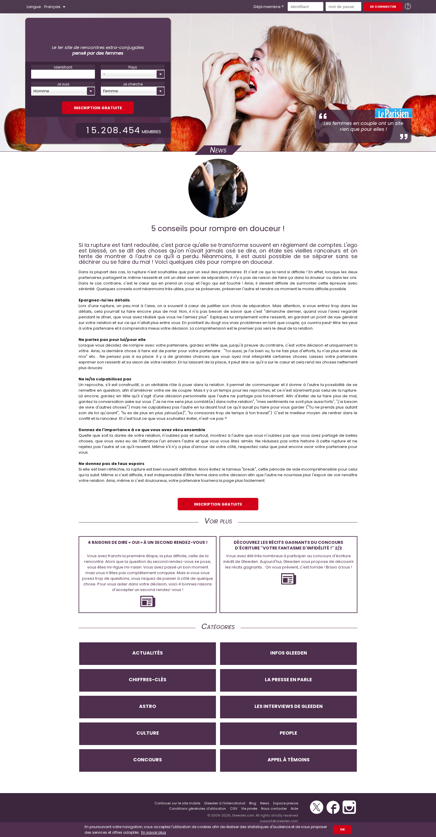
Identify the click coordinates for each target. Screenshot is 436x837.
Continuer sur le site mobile (177, 803)
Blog (252, 803)
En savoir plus (153, 832)
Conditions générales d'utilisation (197, 808)
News (264, 803)
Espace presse (285, 803)
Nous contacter (274, 808)
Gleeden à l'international (224, 803)
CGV (233, 808)
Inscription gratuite (98, 107)
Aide (294, 808)
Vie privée (249, 808)
